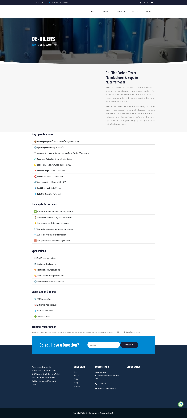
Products (76, 379)
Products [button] (119, 11)
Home (92, 11)
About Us (105, 11)
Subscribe (129, 345)
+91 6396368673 (39, 3)
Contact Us (77, 386)
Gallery (135, 11)
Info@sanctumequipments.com (60, 3)
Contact (149, 11)
